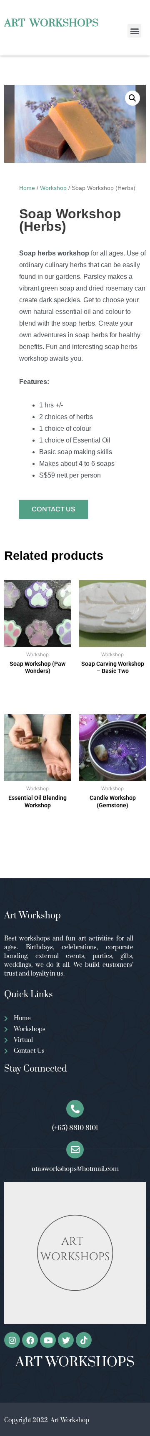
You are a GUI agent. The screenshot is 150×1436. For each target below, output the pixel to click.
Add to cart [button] (37, 694)
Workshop (53, 188)
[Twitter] (66, 1340)
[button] (134, 31)
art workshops (51, 23)
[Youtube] (48, 1340)
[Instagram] (12, 1340)
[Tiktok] (84, 1340)
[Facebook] (30, 1340)
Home (27, 188)
